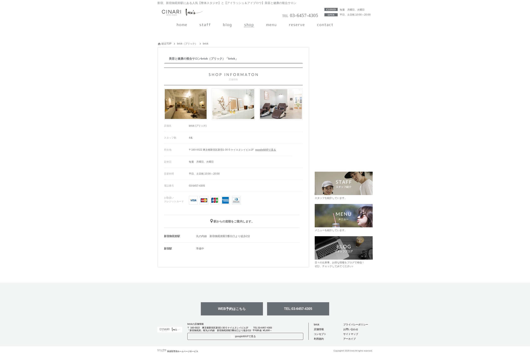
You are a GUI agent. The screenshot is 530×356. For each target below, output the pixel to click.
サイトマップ (350, 334)
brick (316, 324)
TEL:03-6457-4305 (298, 308)
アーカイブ (349, 338)
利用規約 (319, 338)
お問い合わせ (350, 329)
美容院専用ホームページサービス (182, 351)
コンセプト (320, 334)
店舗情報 (319, 329)
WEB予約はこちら (232, 308)
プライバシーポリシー (355, 324)
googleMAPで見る (265, 149)
